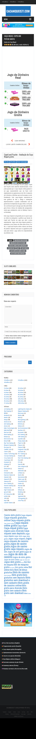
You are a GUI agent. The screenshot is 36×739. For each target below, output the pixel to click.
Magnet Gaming (22, 411)
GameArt (6, 477)
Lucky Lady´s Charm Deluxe (16, 144)
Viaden (20, 483)
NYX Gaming (21, 434)
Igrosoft (6, 492)
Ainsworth (6, 415)
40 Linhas (6, 162)
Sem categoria (22, 466)
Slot (18, 248)
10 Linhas (6, 394)
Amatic (6, 417)
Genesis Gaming (8, 486)
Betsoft (6, 441)
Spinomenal (21, 477)
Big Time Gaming (9, 443)
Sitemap (7, 714)
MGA (19, 417)
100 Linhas (21, 399)
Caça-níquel (22, 525)
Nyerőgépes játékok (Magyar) (11, 659)
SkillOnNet (21, 471)
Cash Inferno (20, 141)
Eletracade (7, 468)
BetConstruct (7, 439)
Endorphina (7, 473)
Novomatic (21, 432)
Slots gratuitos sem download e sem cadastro (17, 580)
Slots (12, 569)
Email (19, 712)
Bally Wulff (7, 430)
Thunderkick (21, 481)
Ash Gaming (7, 424)
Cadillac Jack (8, 449)
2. (7, 98)
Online (22, 562)
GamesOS (7, 479)
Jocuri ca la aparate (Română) (11, 656)
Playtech (20, 447)
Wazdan (20, 486)
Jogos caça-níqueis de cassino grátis (18, 541)
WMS (19, 494)
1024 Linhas (21, 403)
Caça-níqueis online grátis (16, 524)
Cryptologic (7, 460)
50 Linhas (20, 394)
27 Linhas (6, 403)
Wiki (28, 712)
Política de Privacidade (14, 714)
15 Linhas (6, 397)
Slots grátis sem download (18, 253)
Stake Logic (21, 479)
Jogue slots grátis (12, 562)
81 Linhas (20, 397)
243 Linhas (21, 401)
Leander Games (8, 503)
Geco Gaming (8, 483)
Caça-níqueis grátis (20, 520)
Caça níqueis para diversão (20, 240)
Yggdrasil (20, 496)
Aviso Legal (23, 714)
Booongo (6, 447)
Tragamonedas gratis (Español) (12, 646)
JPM (5, 498)
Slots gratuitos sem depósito (15, 576)
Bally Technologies (22, 162)
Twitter (14, 712)
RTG (19, 462)
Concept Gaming (8, 456)
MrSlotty (20, 424)
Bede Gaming (8, 434)
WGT (19, 488)
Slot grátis (12, 567)
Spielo (20, 475)
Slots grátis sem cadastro (15, 589)
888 (5, 413)
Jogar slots (18, 536)
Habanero (6, 488)
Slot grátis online (21, 567)
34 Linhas (20, 390)
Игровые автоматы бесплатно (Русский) (15, 668)
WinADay (20, 492)
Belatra (6, 437)
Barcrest (6, 432)
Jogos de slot (11, 248)
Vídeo (25, 593)
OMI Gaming (21, 437)
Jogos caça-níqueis (16, 538)
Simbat (20, 468)
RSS (32, 712)
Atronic (6, 426)
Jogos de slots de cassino (15, 555)
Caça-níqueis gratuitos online (17, 243)
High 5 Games (8, 490)
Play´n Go (20, 443)
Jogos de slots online (11, 559)
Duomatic (6, 462)
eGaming (6, 464)
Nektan (20, 426)
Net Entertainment (23, 428)
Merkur (20, 415)
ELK (5, 471)
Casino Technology (9, 454)
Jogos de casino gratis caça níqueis (18, 245)
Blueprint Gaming (9, 445)
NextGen (20, 430)
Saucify (20, 464)
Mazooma (20, 413)
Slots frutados (7, 575)
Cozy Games (7, 458)
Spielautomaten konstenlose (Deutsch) (14, 652)
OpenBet (20, 439)
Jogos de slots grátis (22, 557)
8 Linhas (6, 390)
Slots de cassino (21, 572)
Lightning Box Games (24, 409)
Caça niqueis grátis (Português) (12, 649)
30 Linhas (20, 388)
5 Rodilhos (21, 2)
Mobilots (20, 422)
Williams (20, 490)
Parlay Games (22, 441)
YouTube (23, 712)
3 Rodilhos (5, 2)
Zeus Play (21, 500)
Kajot (5, 500)
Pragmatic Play (22, 449)
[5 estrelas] (12, 45)
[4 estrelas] (10, 45)
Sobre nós (29, 714)
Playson (20, 445)
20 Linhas (6, 399)
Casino (6, 451)
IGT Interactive (8, 494)
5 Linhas (6, 388)
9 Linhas (6, 392)
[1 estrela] (5, 45)
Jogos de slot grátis (16, 551)
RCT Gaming (21, 454)
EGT (5, 466)
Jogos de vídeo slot (25, 560)
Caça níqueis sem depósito (16, 532)
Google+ (9, 712)
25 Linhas (6, 401)
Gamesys (6, 481)
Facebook (4, 712)
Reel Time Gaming (23, 458)
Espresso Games (8, 475)
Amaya (6, 420)
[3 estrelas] (9, 45)
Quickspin (21, 451)
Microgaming (21, 420)
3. (7, 104)
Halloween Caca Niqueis (18, 716)
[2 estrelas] (7, 45)
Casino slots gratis (12, 515)
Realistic (20, 456)
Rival (19, 460)
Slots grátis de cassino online (17, 251)
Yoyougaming (22, 498)
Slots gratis (25, 248)
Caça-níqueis (26, 515)
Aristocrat (6, 422)
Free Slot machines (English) (11, 643)
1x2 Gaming (7, 409)
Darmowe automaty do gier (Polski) (13, 662)
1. (7, 92)
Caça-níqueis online (9, 523)
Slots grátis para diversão (15, 587)
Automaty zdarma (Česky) (10, 665)
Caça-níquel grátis (13, 528)
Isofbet (6, 496)
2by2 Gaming (7, 411)
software (20, 473)
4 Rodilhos (13, 2)
